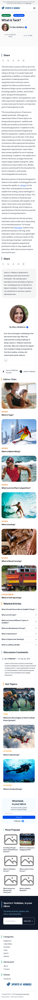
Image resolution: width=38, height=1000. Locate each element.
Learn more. (28, 3)
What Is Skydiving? (11, 755)
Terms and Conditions (17, 997)
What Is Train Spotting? (12, 597)
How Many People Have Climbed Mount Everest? (10, 849)
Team (5, 714)
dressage (18, 227)
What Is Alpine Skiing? (11, 451)
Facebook (7, 979)
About (6, 966)
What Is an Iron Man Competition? (16, 488)
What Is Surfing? (8, 524)
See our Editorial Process (12, 371)
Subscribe (19, 817)
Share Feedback (29, 371)
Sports (5, 412)
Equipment (7, 941)
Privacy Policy (5, 997)
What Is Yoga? (8, 415)
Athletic (6, 956)
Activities (7, 751)
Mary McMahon (18, 27)
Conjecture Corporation (22, 994)
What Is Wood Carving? (12, 561)
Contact (7, 969)
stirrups (23, 185)
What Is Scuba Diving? (12, 789)
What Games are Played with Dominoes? (9, 890)
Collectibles (7, 594)
